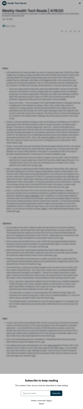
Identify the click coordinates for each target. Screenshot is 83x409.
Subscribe (56, 393)
